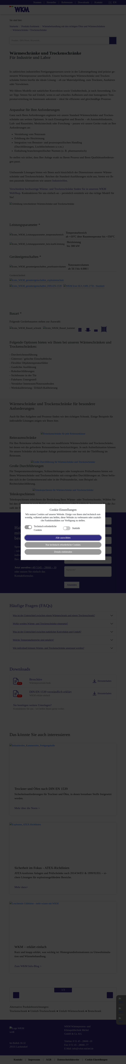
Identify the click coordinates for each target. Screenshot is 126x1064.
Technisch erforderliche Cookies (45, 528)
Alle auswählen (63, 537)
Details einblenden (63, 552)
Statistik (76, 528)
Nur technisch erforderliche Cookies (63, 544)
